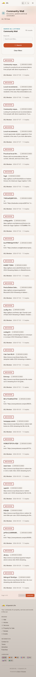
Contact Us (5, 641)
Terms (3, 644)
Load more (30, 595)
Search (19, 45)
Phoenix (23, 671)
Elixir (18, 671)
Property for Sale (8, 628)
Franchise (5, 649)
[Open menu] (32, 3)
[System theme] (23, 3)
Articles (5, 622)
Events (5, 634)
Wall (4, 619)
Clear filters (18, 50)
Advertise (5, 647)
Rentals (5, 631)
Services (6, 625)
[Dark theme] (28, 3)
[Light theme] (25, 3)
